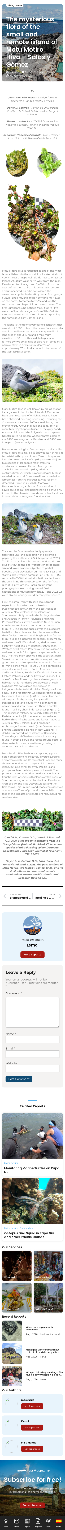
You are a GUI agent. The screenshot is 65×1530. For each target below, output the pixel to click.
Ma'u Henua (28, 1442)
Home (6, 1527)
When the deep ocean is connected (39, 1328)
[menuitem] (59, 1523)
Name (11, 1034)
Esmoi (32, 945)
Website (11, 1063)
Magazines (38, 1527)
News (43, 1356)
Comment (14, 993)
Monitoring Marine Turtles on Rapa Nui (31, 1170)
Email (10, 1048)
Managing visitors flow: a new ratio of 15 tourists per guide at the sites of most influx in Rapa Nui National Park (43, 1353)
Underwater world (50, 1334)
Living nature (15, 5)
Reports (27, 1527)
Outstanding (26, 1228)
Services (16, 1527)
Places (48, 1527)
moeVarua (27, 1399)
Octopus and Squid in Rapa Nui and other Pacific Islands (29, 1235)
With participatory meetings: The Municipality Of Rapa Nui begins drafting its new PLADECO (44, 1375)
